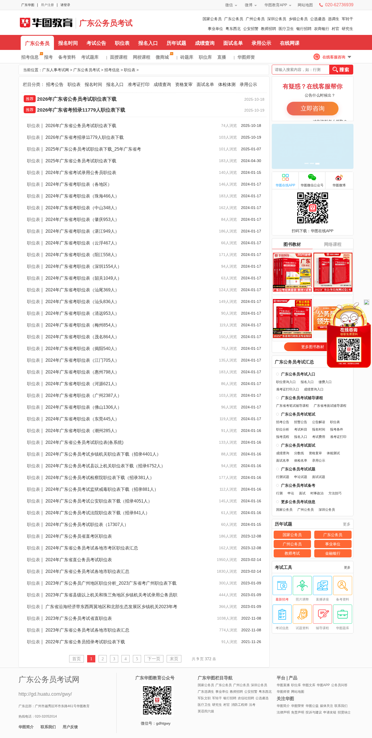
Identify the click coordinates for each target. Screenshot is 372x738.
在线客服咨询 (333, 57)
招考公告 (54, 84)
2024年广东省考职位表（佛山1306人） (83, 407)
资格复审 (184, 84)
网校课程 (141, 57)
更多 (346, 524)
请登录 (65, 5)
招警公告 (300, 422)
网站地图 (305, 5)
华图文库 (308, 685)
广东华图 (27, 5)
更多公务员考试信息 (298, 502)
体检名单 (300, 460)
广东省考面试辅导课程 (330, 406)
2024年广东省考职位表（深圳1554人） (83, 266)
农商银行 (321, 28)
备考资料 (67, 57)
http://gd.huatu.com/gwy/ (45, 694)
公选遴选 (317, 19)
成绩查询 (205, 43)
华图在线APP (285, 185)
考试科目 (300, 429)
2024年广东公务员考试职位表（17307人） (87, 524)
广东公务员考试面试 (298, 445)
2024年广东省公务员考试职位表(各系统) (84, 442)
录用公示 (261, 43)
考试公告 (96, 43)
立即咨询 (313, 108)
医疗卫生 (286, 28)
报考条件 (336, 429)
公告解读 (318, 422)
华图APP (323, 685)
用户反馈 (70, 727)
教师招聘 (268, 28)
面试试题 (318, 477)
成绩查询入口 (314, 389)
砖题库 (186, 57)
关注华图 (285, 698)
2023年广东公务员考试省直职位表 (78, 618)
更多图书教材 (312, 347)
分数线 (299, 453)
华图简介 (26, 727)
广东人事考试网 (46, 22)
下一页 (153, 658)
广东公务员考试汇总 (294, 362)
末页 (174, 658)
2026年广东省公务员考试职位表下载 (77, 99)
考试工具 (283, 567)
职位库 (205, 57)
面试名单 (233, 43)
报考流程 (282, 437)
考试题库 (90, 57)
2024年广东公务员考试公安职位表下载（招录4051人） (98, 501)
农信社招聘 (246, 698)
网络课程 (332, 244)
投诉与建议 (314, 712)
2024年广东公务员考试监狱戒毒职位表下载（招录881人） (101, 489)
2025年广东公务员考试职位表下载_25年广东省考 (93, 149)
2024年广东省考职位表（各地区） (78, 184)
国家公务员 (212, 19)
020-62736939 (339, 4)
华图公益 (312, 706)
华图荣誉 (297, 706)
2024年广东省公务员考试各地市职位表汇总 (87, 571)
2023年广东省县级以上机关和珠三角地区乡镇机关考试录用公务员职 (111, 595)
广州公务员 (255, 19)
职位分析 (282, 429)
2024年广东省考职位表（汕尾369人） (82, 290)
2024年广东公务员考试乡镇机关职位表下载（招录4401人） (103, 454)
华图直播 (283, 685)
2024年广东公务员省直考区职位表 (78, 536)
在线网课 (290, 43)
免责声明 (297, 712)
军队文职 (204, 698)
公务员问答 (339, 685)
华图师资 (246, 57)
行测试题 (282, 477)
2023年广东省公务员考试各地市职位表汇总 (87, 630)
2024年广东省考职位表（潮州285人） (82, 430)
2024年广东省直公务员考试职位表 (78, 559)
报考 (48, 57)
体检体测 (227, 84)
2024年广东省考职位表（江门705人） (82, 360)
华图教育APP (275, 5)
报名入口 (148, 43)
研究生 (347, 28)
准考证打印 (139, 84)
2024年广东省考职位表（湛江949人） (82, 231)
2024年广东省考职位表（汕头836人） (82, 301)
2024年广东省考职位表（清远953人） (82, 313)
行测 (279, 493)
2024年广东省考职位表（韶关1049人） (83, 278)
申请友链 (329, 712)
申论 (291, 493)
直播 (221, 57)
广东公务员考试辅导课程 (302, 398)
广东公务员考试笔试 (298, 414)
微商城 (162, 57)
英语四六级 (206, 711)
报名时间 (68, 43)
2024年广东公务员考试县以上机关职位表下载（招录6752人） (105, 466)
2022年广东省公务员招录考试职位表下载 (85, 642)
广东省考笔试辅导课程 (292, 406)
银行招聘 (304, 28)
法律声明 (283, 712)
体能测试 (333, 453)
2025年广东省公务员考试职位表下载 (80, 161)
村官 (335, 28)
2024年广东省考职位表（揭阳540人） (82, 348)
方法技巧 (334, 493)
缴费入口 (325, 382)
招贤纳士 (344, 712)
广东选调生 (206, 692)
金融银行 (332, 553)
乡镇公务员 (298, 19)
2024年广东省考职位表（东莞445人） (82, 419)
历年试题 (176, 43)
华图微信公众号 (312, 185)
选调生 (333, 19)
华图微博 (339, 185)
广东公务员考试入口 (298, 374)
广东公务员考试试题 (298, 469)
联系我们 (48, 727)
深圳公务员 (276, 19)
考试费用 (318, 437)
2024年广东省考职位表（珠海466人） (82, 196)
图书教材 (292, 244)
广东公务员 (233, 19)
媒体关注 (326, 706)
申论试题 (300, 477)
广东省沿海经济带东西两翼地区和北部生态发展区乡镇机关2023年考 (111, 606)
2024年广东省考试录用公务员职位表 (80, 172)
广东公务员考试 (106, 23)
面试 (302, 493)
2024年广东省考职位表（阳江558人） (82, 254)
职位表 (122, 43)
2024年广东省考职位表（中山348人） (82, 207)
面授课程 (118, 57)
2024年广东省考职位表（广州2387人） (83, 395)
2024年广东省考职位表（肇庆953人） (82, 219)
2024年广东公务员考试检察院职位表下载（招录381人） (99, 477)
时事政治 (317, 493)
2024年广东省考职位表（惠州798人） (82, 372)
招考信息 (30, 57)
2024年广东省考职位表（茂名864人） (82, 336)
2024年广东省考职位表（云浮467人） (82, 243)
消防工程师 (239, 705)
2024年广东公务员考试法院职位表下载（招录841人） (97, 512)
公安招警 (250, 28)
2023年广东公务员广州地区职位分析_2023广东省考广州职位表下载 (110, 583)
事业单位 (215, 28)
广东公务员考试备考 (298, 485)
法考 (252, 705)
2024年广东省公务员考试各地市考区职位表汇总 (91, 548)
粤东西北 (233, 28)
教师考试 (292, 553)
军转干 (347, 19)
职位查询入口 (286, 382)
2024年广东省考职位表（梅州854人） (82, 325)
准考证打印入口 (287, 389)
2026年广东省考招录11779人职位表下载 (81, 110)
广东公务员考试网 (49, 679)
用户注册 (47, 5)
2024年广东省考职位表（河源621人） (82, 383)
